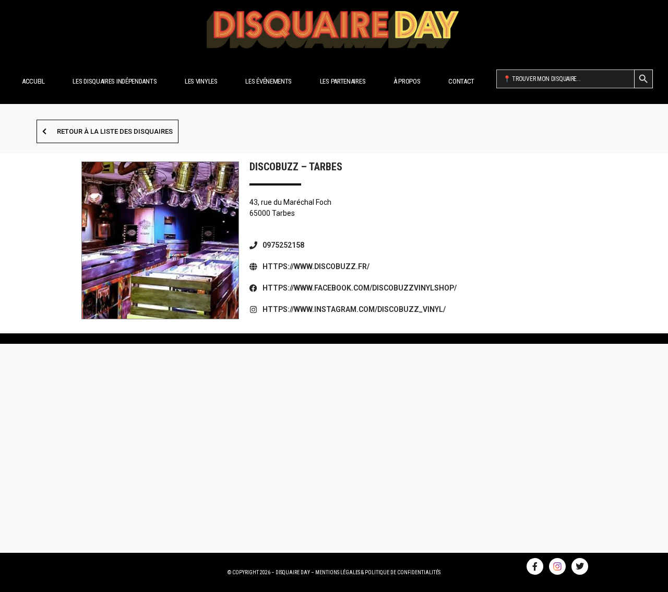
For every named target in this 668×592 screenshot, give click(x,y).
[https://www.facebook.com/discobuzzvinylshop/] (253, 288)
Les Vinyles (201, 81)
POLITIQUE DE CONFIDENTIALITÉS (402, 572)
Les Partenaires (343, 81)
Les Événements (268, 81)
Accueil (33, 81)
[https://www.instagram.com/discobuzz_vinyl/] (253, 310)
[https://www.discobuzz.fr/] (253, 267)
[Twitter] (579, 566)
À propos (407, 81)
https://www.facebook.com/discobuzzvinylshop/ (360, 288)
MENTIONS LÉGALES (337, 572)
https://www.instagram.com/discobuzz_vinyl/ (354, 309)
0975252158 (283, 245)
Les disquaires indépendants (115, 81)
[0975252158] (253, 245)
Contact (461, 81)
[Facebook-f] (535, 566)
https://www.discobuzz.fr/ (316, 266)
